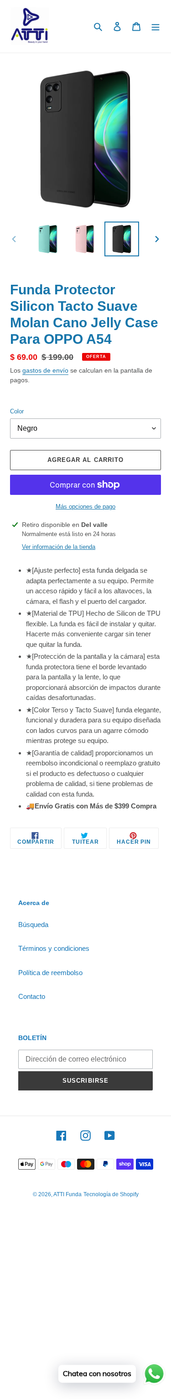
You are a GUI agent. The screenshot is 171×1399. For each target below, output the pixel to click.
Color (17, 411)
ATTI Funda (67, 1194)
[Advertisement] (85, 1310)
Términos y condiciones (53, 948)
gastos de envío (45, 370)
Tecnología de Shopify (111, 1194)
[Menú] (155, 26)
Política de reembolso (50, 972)
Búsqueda (33, 924)
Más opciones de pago (85, 506)
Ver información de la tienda (58, 546)
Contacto (31, 996)
